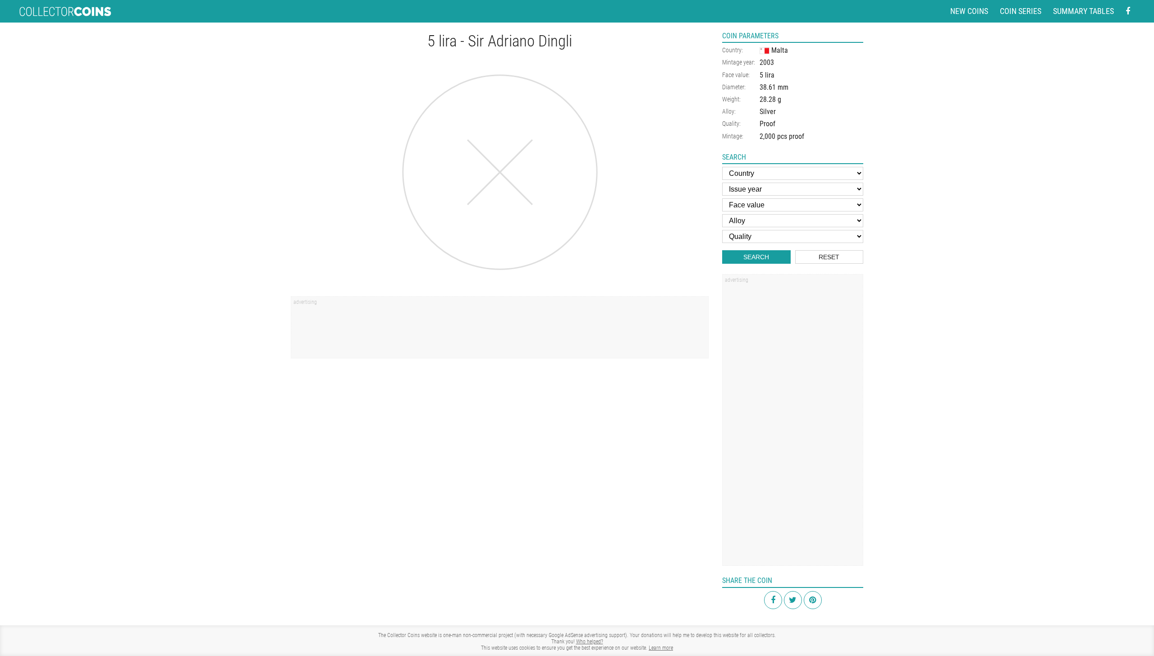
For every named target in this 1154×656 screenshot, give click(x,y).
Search (756, 257)
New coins (969, 11)
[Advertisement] (499, 330)
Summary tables (1083, 11)
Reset (829, 257)
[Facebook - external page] (1128, 11)
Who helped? (589, 641)
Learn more (661, 648)
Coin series (1020, 11)
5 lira (767, 75)
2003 (767, 62)
